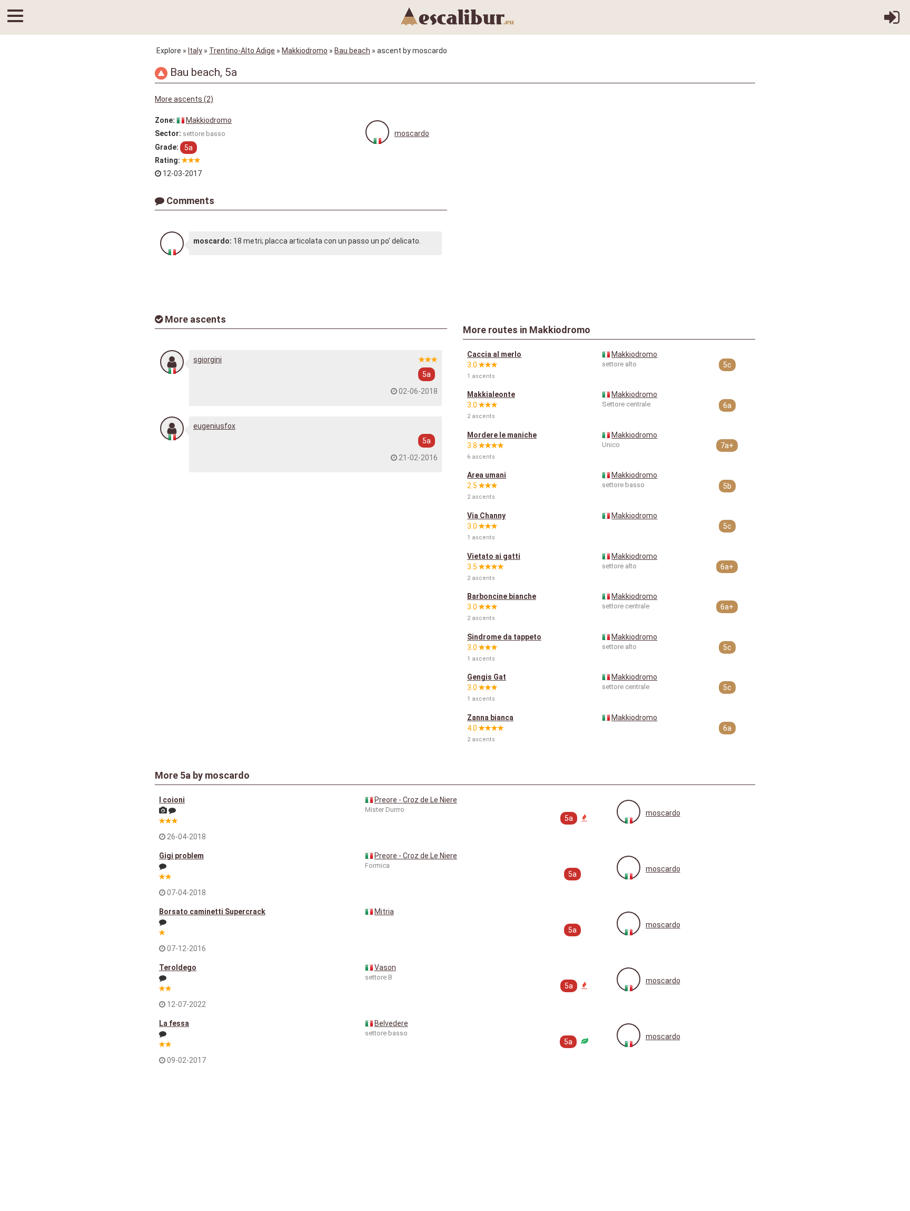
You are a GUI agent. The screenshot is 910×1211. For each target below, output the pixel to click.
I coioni (172, 800)
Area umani (486, 475)
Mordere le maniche (502, 435)
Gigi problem (181, 855)
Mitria (384, 911)
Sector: (168, 133)
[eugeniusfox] (172, 428)
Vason (385, 967)
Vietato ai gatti (493, 556)
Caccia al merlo (494, 354)
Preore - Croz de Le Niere (415, 800)
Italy (195, 50)
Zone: (165, 120)
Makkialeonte (491, 394)
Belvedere (391, 1023)
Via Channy (486, 515)
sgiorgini (207, 359)
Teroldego (177, 967)
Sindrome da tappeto (504, 637)
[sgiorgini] (172, 362)
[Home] (457, 16)
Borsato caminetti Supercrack (212, 911)
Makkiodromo (305, 50)
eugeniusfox (214, 426)
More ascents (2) (184, 99)
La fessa (174, 1023)
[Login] (891, 21)
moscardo (411, 133)
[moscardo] (377, 132)
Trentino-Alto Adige (242, 50)
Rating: (167, 160)
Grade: (167, 147)
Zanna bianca (490, 717)
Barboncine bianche (501, 596)
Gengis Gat (486, 677)
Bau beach (352, 50)
